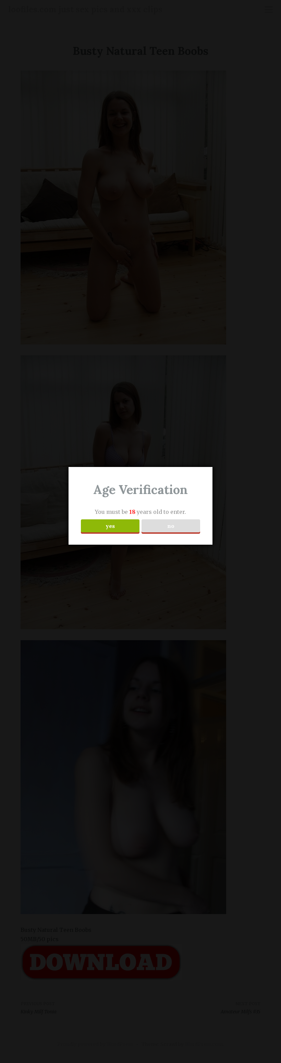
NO (170, 525)
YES (110, 525)
